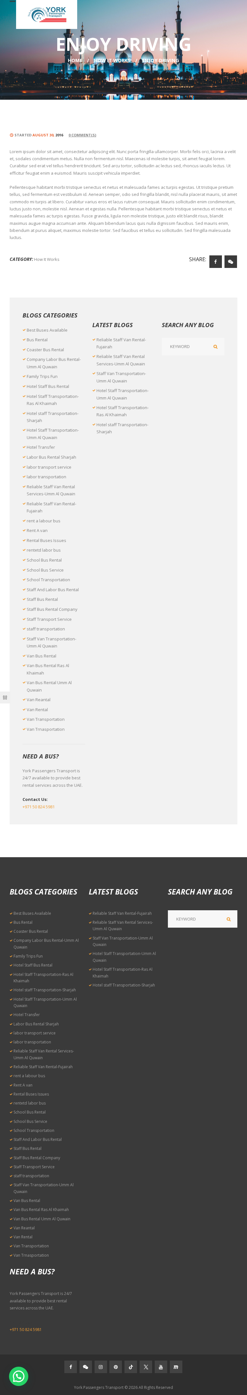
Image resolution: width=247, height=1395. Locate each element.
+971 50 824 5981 (39, 807)
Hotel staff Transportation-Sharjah (45, 990)
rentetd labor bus (44, 550)
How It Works (112, 60)
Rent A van (37, 530)
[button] (18, 1376)
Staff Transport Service (49, 619)
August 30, (47, 135)
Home (75, 60)
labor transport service (49, 467)
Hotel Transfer (41, 447)
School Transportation (48, 580)
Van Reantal (38, 699)
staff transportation (46, 629)
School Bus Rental (44, 560)
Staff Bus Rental (42, 599)
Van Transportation (46, 719)
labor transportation (46, 477)
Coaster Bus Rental (45, 350)
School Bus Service (45, 570)
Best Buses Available (47, 330)
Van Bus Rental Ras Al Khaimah (41, 1209)
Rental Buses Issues (46, 540)
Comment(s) (82, 135)
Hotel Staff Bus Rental (48, 386)
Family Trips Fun (42, 376)
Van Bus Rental (41, 656)
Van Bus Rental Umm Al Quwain (42, 1219)
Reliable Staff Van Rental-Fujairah (43, 1066)
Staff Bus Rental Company (52, 609)
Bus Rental (37, 340)
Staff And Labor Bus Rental (53, 589)
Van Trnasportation (46, 729)
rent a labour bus (43, 521)
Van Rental (37, 709)
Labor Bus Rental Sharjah (51, 457)
